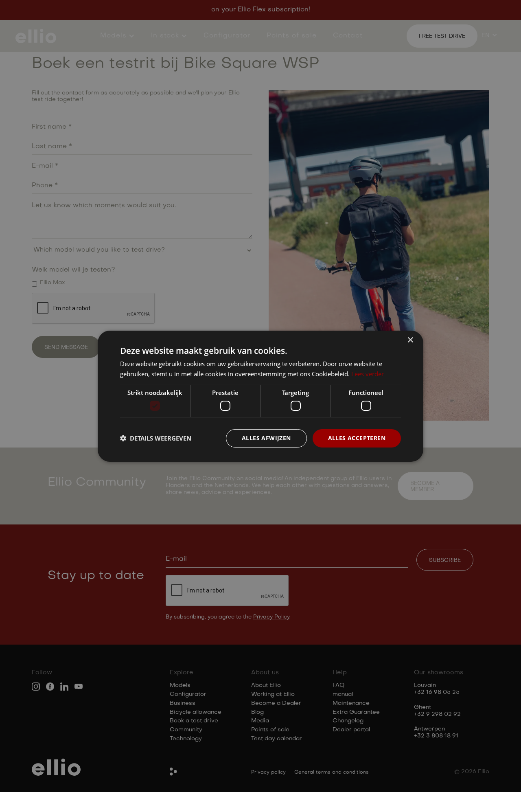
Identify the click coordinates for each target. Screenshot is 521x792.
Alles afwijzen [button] (266, 438)
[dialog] (260, 396)
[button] (155, 438)
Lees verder (367, 374)
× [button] (410, 340)
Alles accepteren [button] (356, 438)
